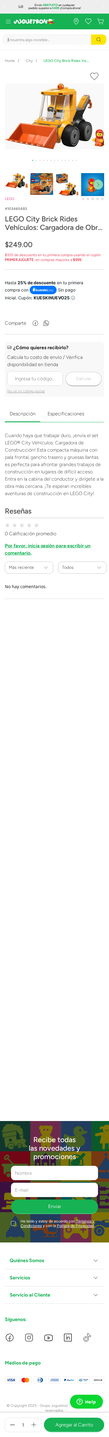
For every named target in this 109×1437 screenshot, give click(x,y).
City (29, 61)
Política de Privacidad (75, 1225)
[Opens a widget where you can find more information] (86, 1402)
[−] (12, 1425)
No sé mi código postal (26, 391)
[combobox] (54, 39)
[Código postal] (54, 370)
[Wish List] (88, 21)
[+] (34, 1425)
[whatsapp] (46, 323)
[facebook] (35, 323)
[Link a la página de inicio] (10, 60)
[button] (54, 1260)
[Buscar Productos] (98, 39)
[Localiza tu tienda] (76, 21)
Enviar (54, 1206)
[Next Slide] (104, 7)
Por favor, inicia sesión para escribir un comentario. (48, 549)
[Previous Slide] (5, 7)
